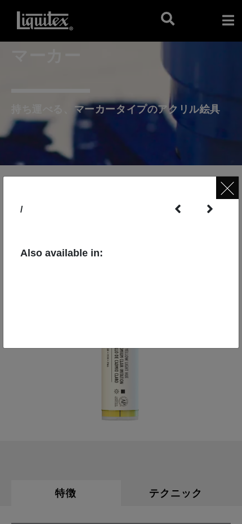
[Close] (227, 188)
